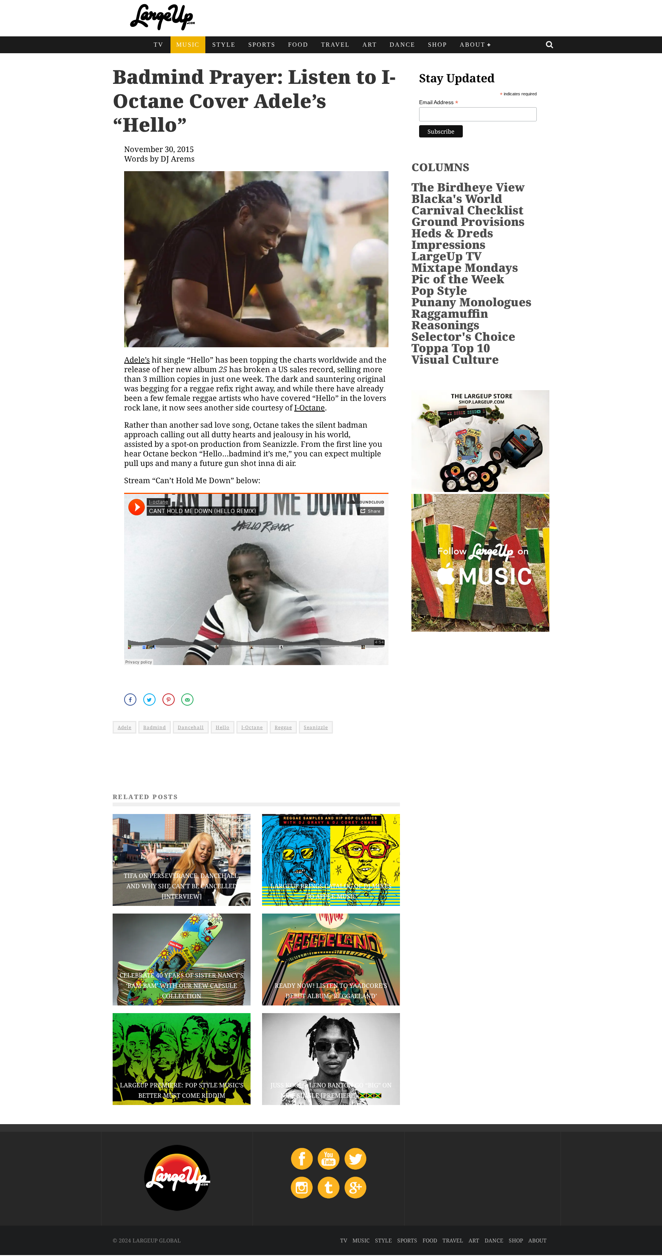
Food (298, 44)
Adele (124, 727)
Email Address (438, 102)
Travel (335, 44)
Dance (402, 44)
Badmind (154, 727)
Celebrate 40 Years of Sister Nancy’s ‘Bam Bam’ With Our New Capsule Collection (182, 985)
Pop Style (439, 290)
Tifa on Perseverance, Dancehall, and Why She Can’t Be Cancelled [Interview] (182, 886)
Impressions (448, 244)
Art (369, 44)
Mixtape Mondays (464, 267)
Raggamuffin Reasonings (449, 319)
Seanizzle (316, 727)
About (472, 44)
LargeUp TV (446, 256)
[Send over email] (188, 699)
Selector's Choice (463, 336)
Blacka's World (456, 198)
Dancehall (191, 727)
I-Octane (309, 407)
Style (224, 44)
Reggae (283, 727)
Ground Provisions (467, 221)
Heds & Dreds (452, 233)
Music (188, 44)
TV (159, 44)
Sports (261, 44)
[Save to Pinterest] (169, 699)
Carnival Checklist (467, 210)
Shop (437, 44)
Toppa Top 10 (450, 348)
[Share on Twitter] (150, 699)
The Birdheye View (468, 187)
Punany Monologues (471, 302)
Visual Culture (455, 359)
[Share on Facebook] (131, 699)
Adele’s (137, 360)
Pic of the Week (457, 279)
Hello (222, 727)
